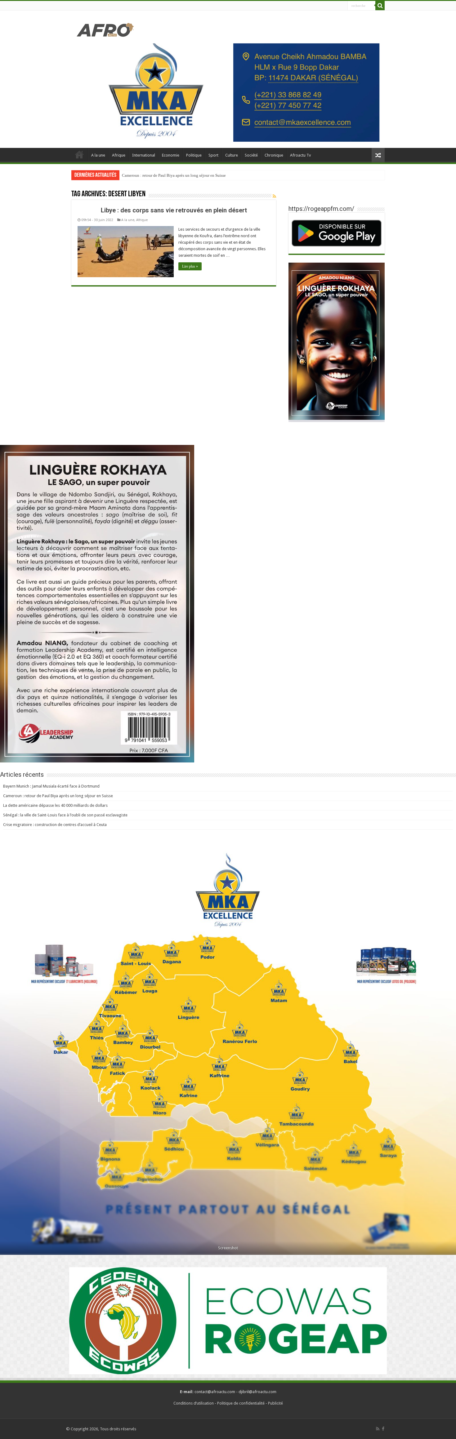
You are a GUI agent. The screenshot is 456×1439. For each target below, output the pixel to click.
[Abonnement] (274, 196)
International (143, 155)
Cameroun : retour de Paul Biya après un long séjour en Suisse (58, 795)
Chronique (274, 155)
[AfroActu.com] (105, 28)
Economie (170, 155)
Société (251, 155)
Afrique (118, 155)
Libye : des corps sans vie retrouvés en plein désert (174, 210)
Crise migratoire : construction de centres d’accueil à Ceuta (55, 824)
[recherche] (380, 5)
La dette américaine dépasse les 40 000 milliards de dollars (171, 175)
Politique (194, 155)
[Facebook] (383, 1428)
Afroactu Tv (300, 155)
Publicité (275, 1403)
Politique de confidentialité (241, 1403)
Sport (213, 155)
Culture (231, 155)
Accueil (79, 154)
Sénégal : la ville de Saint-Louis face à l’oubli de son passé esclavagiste (65, 815)
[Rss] (377, 1428)
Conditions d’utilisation (193, 1403)
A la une (98, 155)
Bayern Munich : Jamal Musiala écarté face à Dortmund (51, 786)
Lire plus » (190, 266)
